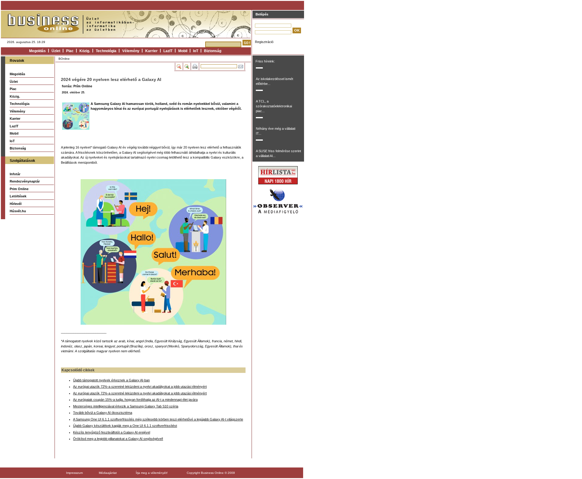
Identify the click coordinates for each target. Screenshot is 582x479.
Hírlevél (16, 204)
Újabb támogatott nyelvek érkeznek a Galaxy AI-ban (111, 380)
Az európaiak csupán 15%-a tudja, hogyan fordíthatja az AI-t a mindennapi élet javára (135, 399)
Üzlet (56, 51)
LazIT (167, 51)
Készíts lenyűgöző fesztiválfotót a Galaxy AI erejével (111, 432)
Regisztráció (264, 42)
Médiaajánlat (108, 472)
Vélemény (130, 51)
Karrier (151, 51)
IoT (195, 51)
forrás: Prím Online (77, 86)
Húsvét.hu (18, 211)
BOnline (64, 58)
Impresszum (74, 472)
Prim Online (19, 189)
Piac (70, 51)
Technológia (106, 51)
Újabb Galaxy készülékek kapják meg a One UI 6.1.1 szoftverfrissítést (125, 425)
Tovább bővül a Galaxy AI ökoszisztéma (102, 412)
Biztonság (212, 51)
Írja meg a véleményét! (152, 472)
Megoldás (37, 51)
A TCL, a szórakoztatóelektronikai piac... (274, 106)
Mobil (182, 51)
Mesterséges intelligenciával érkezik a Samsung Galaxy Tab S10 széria (125, 406)
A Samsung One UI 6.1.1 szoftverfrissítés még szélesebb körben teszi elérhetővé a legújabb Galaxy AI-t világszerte (158, 419)
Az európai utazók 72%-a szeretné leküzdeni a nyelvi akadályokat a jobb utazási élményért (140, 386)
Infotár (15, 174)
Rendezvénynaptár (25, 181)
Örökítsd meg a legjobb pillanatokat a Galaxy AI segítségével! (118, 438)
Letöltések (18, 196)
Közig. (84, 51)
